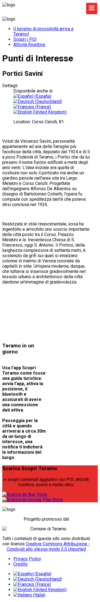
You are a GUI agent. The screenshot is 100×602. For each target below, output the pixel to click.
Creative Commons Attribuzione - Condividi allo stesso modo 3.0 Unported (48, 546)
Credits (20, 564)
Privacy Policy (27, 558)
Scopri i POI (25, 39)
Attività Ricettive (29, 44)
